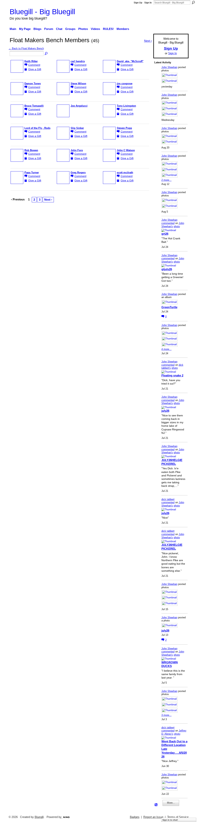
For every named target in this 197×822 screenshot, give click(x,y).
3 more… (166, 715)
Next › (48, 199)
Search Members (46, 53)
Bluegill (39, 817)
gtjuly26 (166, 269)
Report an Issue (153, 817)
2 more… (166, 180)
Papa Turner (31, 172)
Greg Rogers (78, 172)
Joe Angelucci (79, 106)
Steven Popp (124, 128)
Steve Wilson (78, 83)
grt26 (164, 233)
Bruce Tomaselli (34, 106)
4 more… (166, 349)
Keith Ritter (31, 61)
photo (177, 226)
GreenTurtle (169, 307)
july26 (165, 410)
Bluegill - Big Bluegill (42, 11)
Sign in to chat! (170, 820)
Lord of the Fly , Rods (37, 128)
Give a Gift (34, 69)
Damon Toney (32, 83)
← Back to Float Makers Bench (26, 48)
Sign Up (138, 2)
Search (193, 2)
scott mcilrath (125, 172)
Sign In (148, 2)
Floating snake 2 (172, 375)
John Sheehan (169, 67)
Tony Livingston (126, 106)
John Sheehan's (172, 225)
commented (167, 223)
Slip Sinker (77, 128)
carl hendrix (78, 61)
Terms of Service (178, 817)
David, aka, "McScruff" (130, 61)
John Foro (77, 150)
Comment (34, 64)
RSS (156, 805)
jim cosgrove (124, 83)
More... (171, 802)
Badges (134, 817)
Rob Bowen (31, 150)
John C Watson (126, 150)
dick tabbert (167, 499)
